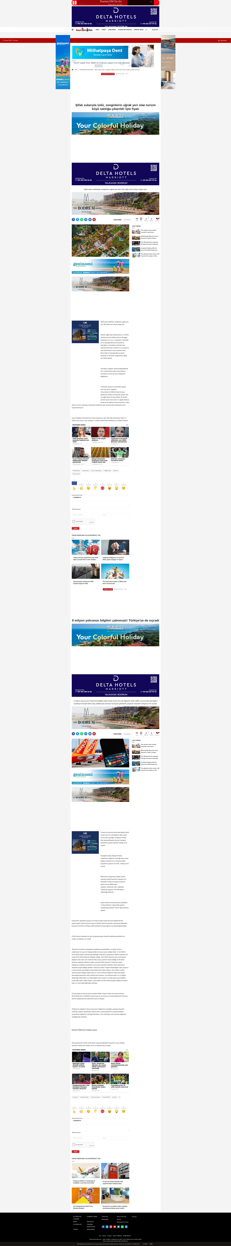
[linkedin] (90, 219)
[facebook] (73, 219)
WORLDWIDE (112, 29)
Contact (109, 1235)
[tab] (77, 497)
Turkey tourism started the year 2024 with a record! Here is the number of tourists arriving (85, 559)
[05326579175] (122, 1226)
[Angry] (102, 485)
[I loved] (88, 485)
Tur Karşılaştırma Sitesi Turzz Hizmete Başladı (83, 1207)
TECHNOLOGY (77, 1224)
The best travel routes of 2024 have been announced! (115, 582)
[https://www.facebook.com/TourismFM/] (103, 1226)
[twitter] (77, 219)
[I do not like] (95, 485)
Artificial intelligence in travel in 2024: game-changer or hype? (113, 558)
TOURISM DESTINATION (125, 29)
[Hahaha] (109, 485)
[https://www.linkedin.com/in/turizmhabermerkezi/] (118, 1226)
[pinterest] (94, 219)
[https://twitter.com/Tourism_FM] (107, 1226)
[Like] (74, 485)
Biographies (105, 1219)
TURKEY (103, 29)
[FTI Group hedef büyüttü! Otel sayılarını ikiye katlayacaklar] (115, 1171)
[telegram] (85, 219)
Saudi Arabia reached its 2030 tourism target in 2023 (83, 582)
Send (75, 528)
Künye (104, 1235)
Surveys (134, 1216)
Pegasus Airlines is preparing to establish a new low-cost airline (84, 1182)
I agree (151, 1244)
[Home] (72, 69)
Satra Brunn (111, 340)
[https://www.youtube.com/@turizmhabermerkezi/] (114, 1226)
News (76, 69)
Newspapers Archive (122, 1222)
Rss (100, 1235)
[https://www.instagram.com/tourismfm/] (110, 1226)
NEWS (97, 29)
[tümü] (146, 29)
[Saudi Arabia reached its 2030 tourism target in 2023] (86, 571)
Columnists (223, 40)
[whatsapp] (81, 219)
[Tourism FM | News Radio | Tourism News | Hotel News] (84, 29)
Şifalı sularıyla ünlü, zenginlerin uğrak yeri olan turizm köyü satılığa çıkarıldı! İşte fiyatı (117, 69)
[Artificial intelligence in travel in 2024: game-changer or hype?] (115, 547)
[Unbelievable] (116, 485)
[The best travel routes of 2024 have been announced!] (115, 571)
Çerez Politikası (117, 1235)
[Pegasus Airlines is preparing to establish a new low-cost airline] (86, 1170)
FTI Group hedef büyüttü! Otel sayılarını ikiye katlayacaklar (113, 1182)
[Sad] (123, 485)
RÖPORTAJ (90, 1221)
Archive (119, 1219)
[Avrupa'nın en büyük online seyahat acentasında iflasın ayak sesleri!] (115, 1195)
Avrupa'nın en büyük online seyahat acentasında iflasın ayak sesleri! (115, 1207)
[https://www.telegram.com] (126, 1226)
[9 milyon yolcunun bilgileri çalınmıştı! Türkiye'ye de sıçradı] (100, 753)
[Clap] (81, 485)
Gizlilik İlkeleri (127, 1235)
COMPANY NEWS (138, 29)
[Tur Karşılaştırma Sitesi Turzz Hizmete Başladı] (86, 1195)
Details (145, 1244)
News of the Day (121, 1216)
